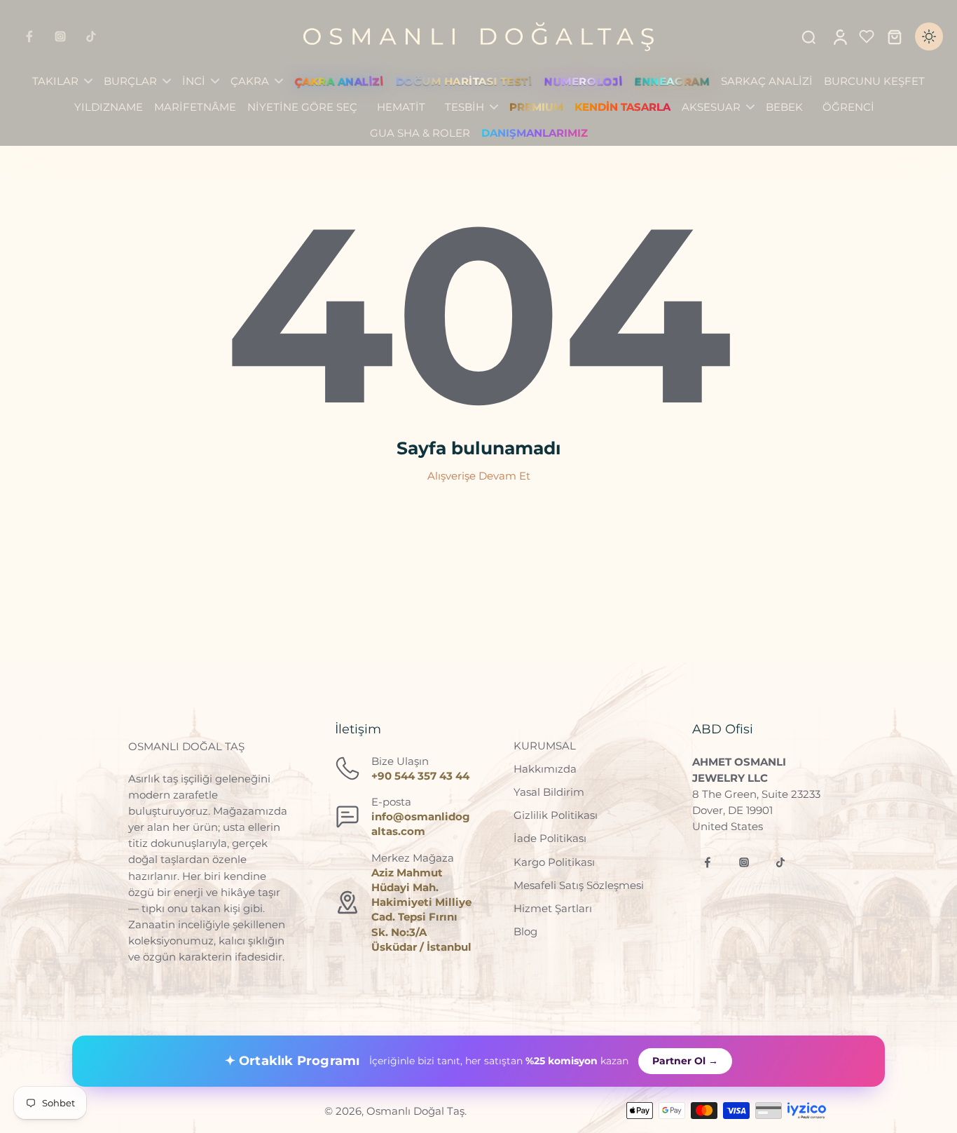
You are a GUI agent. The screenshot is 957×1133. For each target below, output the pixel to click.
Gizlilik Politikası (556, 815)
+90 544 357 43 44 (420, 775)
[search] (808, 36)
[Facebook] (29, 36)
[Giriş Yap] (839, 36)
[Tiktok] (91, 36)
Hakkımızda (545, 768)
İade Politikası (550, 838)
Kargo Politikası (554, 862)
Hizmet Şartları (553, 908)
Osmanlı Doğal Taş (415, 1111)
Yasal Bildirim (549, 792)
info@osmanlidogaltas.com (420, 824)
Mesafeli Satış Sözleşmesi (579, 885)
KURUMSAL (545, 745)
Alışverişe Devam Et (478, 475)
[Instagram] (60, 36)
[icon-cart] (894, 36)
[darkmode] (929, 36)
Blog (525, 931)
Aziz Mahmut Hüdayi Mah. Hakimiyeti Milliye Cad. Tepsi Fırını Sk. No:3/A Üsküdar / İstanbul (421, 910)
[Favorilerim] (866, 36)
